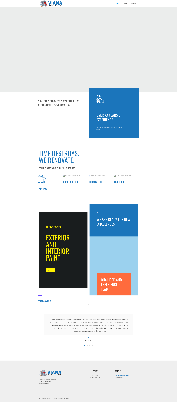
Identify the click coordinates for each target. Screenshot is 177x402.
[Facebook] (129, 398)
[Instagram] (132, 398)
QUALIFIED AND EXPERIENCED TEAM (111, 284)
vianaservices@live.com (122, 375)
